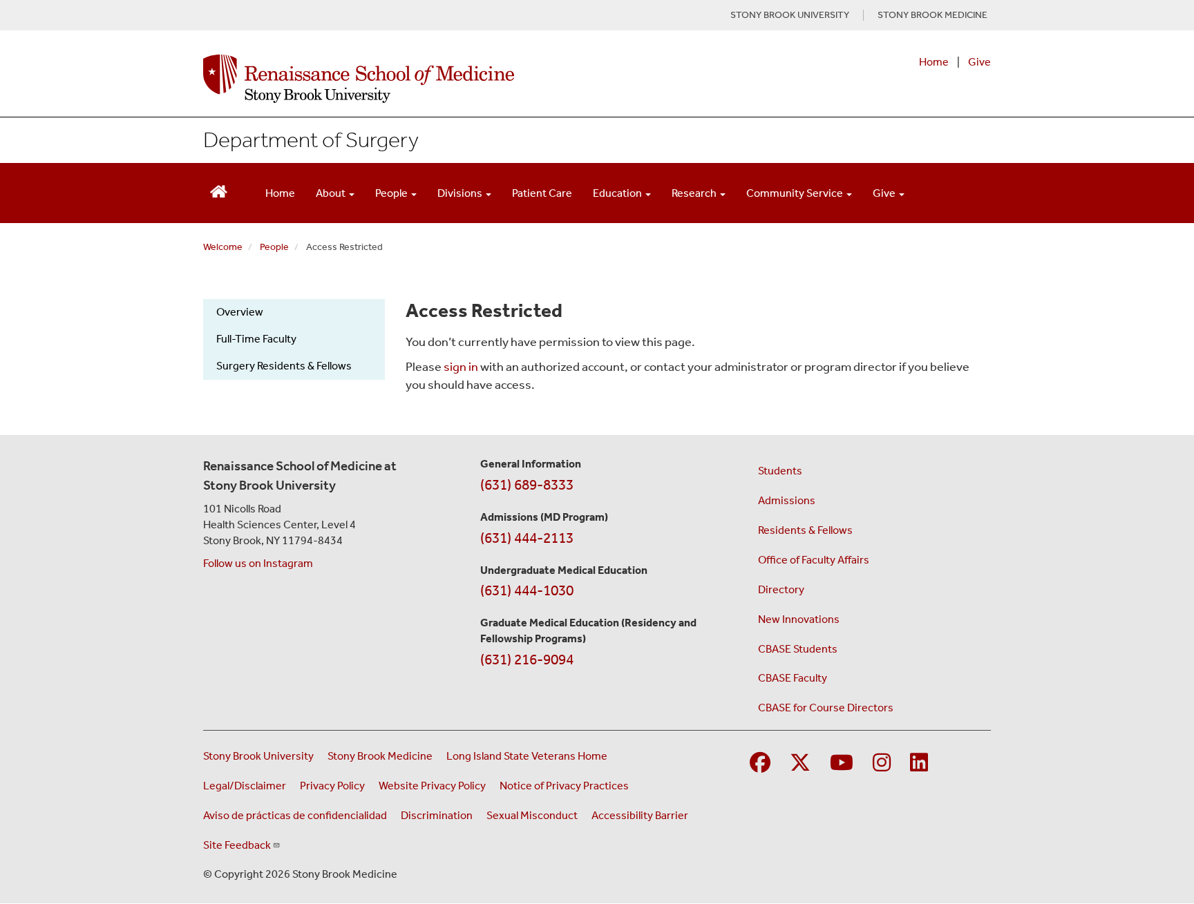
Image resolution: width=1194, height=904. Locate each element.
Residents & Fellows (805, 530)
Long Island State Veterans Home (526, 755)
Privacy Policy (332, 785)
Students (780, 470)
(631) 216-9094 (527, 659)
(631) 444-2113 (527, 538)
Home (934, 61)
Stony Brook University (258, 755)
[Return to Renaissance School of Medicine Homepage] (218, 190)
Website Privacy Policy (432, 785)
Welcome (223, 247)
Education (618, 193)
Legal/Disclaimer (244, 785)
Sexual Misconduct (532, 815)
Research (695, 193)
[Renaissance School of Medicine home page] (454, 79)
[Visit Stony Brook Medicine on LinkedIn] (919, 763)
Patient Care (542, 193)
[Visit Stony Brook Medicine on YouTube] (841, 763)
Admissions (786, 500)
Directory (781, 589)
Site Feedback (237, 845)
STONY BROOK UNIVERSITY (789, 15)
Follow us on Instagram (258, 563)
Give (979, 61)
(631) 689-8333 (527, 485)
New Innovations (799, 619)
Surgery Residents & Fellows (284, 365)
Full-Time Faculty (256, 338)
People (392, 193)
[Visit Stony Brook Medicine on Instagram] (882, 763)
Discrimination (437, 815)
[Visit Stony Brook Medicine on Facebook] (760, 763)
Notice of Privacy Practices (564, 785)
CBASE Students (797, 648)
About (332, 193)
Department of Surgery (311, 139)
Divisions (460, 193)
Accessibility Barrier (639, 815)
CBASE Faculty (792, 677)
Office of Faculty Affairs (813, 559)
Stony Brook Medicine (380, 755)
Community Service (795, 193)
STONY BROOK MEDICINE (932, 15)
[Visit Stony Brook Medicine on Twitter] (800, 763)
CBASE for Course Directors (825, 707)
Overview (239, 311)
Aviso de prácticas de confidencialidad (295, 815)
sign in (461, 366)
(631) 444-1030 (527, 590)
